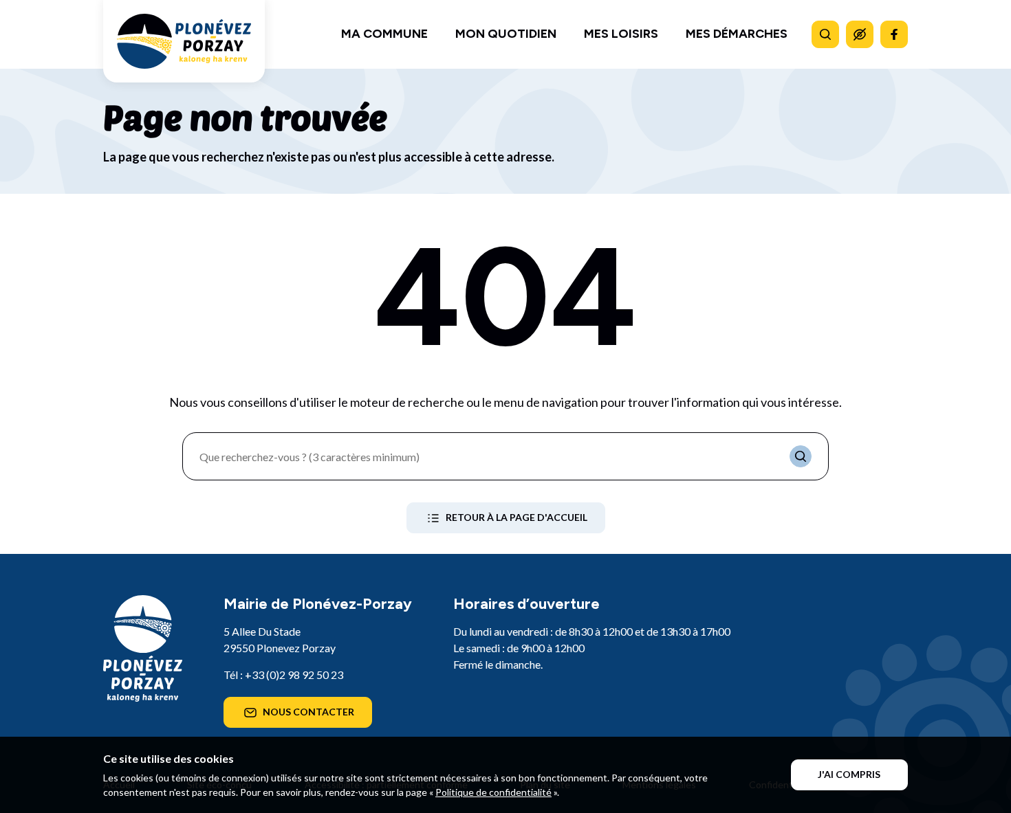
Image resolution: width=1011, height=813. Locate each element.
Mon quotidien (505, 33)
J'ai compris (849, 774)
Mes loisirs (621, 33)
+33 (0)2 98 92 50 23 (294, 674)
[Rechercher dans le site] (825, 34)
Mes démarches (736, 33)
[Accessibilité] (859, 34)
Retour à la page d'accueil (516, 517)
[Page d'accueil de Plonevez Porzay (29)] (184, 41)
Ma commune (384, 33)
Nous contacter (308, 711)
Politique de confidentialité (493, 792)
